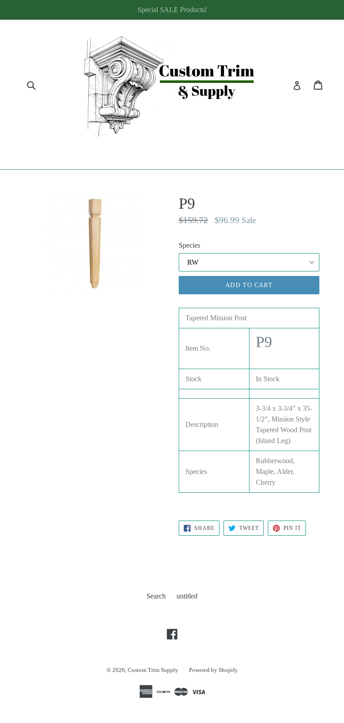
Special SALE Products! (172, 9)
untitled (187, 596)
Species (189, 245)
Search (156, 596)
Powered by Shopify (213, 670)
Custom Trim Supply (153, 670)
